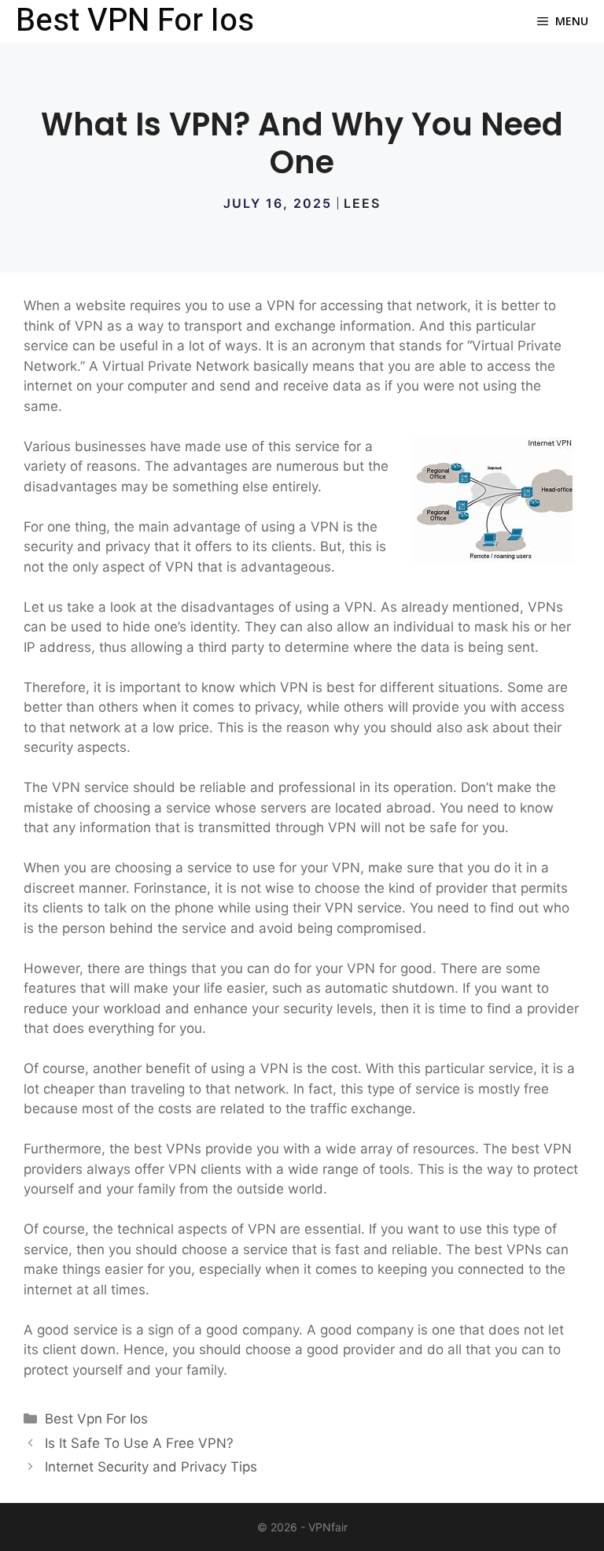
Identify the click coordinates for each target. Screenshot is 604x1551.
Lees (362, 203)
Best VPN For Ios (135, 21)
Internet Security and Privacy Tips (151, 1467)
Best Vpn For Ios (96, 1419)
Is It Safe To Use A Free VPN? (139, 1443)
